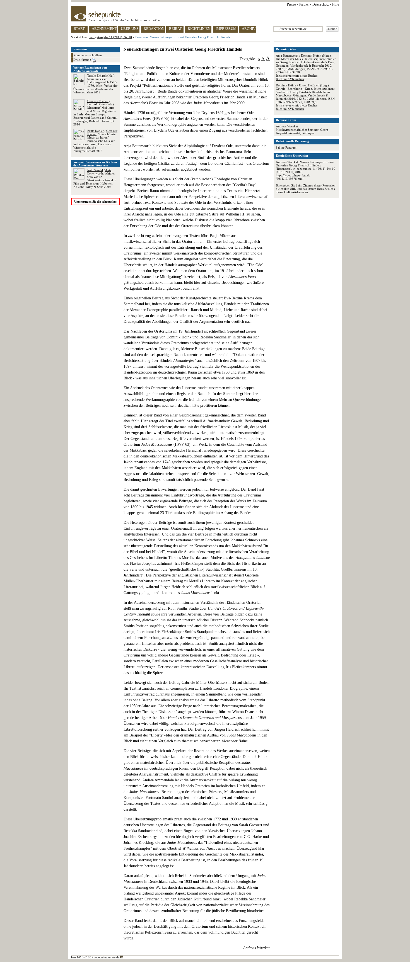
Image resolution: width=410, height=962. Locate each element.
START (79, 28)
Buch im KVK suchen (290, 79)
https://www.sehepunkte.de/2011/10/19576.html (293, 177)
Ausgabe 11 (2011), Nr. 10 (114, 37)
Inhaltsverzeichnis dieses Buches (296, 75)
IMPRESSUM (226, 28)
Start (92, 37)
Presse (291, 4)
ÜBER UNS (129, 28)
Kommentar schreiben (87, 55)
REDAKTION (154, 28)
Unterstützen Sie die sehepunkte (95, 201)
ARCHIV (248, 28)
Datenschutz (320, 4)
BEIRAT (175, 28)
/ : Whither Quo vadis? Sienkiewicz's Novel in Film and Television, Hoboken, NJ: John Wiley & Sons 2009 (94, 178)
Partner (304, 4)
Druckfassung (82, 59)
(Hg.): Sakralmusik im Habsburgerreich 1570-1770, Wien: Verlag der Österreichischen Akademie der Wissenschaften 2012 (95, 84)
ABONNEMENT (104, 28)
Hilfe (335, 4)
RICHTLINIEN (199, 28)
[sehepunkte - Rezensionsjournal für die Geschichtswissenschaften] (205, 13)
